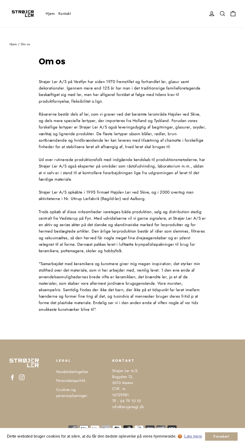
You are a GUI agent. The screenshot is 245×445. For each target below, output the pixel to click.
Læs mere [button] (193, 436)
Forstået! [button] (221, 436)
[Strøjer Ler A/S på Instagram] (22, 377)
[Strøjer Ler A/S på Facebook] (12, 377)
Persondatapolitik (70, 380)
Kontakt (64, 13)
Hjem (50, 13)
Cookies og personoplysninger (71, 392)
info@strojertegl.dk (128, 407)
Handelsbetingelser (72, 371)
